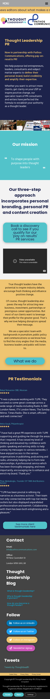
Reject (19, 694)
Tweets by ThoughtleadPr (16, 667)
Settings (30, 694)
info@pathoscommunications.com (21, 549)
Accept (7, 694)
